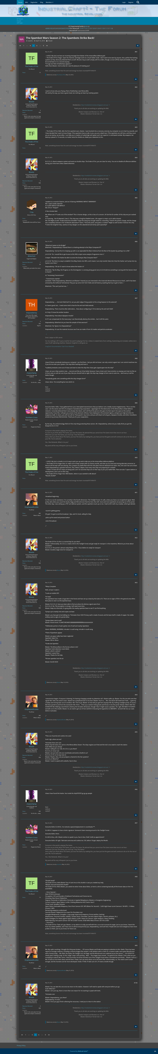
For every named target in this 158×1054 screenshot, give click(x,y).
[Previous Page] (20, 45)
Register (130, 2)
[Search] (138, 2)
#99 (136, 945)
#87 (136, 298)
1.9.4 (98, 28)
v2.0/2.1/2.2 (49, 28)
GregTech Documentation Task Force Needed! (59, 346)
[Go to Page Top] (155, 1051)
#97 (136, 823)
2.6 (62, 28)
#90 (136, 457)
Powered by (79, 1051)
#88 (136, 358)
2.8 (69, 28)
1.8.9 (93, 28)
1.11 (106, 28)
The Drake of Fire (61, 75)
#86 (136, 241)
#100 (135, 983)
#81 (136, 52)
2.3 (56, 28)
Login (124, 2)
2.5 (59, 28)
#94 (136, 695)
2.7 (65, 28)
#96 (136, 789)
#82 (136, 87)
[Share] (137, 45)
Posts (23, 72)
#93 (136, 582)
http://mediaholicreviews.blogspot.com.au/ (94, 105)
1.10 (102, 28)
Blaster (58, 570)
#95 (136, 732)
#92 (136, 538)
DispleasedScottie (61, 719)
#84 (136, 157)
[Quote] (135, 79)
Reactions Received (27, 110)
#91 (136, 492)
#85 (136, 198)
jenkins (86, 26)
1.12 (110, 28)
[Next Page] (46, 45)
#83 (136, 127)
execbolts (59, 864)
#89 (136, 403)
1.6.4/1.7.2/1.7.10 (85, 28)
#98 (136, 877)
